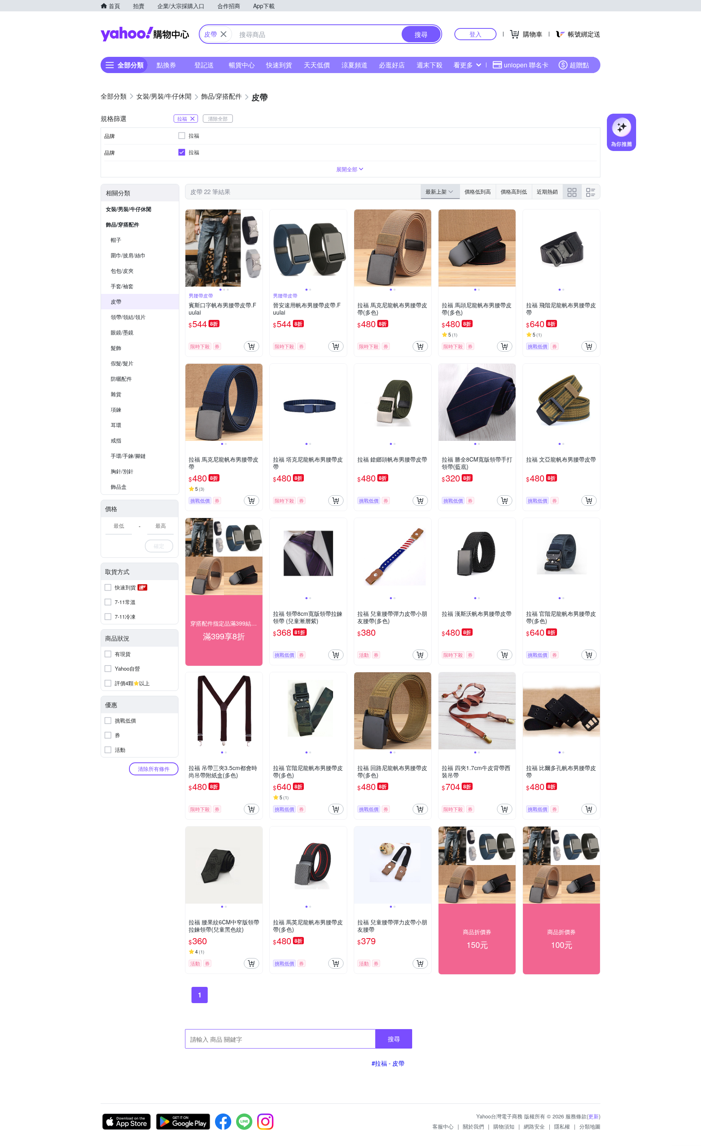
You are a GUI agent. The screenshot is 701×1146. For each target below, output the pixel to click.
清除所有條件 (154, 769)
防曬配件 (121, 378)
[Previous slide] (190, 248)
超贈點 (579, 64)
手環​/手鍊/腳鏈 (128, 456)
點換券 (166, 64)
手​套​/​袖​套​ (122, 286)
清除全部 (218, 118)
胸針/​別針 (122, 471)
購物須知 (503, 1126)
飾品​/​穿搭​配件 (122, 224)
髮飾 (116, 348)
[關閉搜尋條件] (223, 34)
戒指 (116, 440)
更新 (593, 1116)
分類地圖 (589, 1126)
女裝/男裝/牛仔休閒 (128, 209)
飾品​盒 (119, 486)
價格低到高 (477, 191)
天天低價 (317, 64)
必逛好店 (392, 64)
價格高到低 (514, 191)
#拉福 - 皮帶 (388, 1063)
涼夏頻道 (355, 64)
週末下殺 (430, 64)
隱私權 (562, 1126)
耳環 (116, 425)
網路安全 (534, 1126)
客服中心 (443, 1126)
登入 (475, 34)
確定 (159, 546)
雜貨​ (116, 394)
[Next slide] (257, 248)
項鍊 (116, 409)
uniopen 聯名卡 (526, 64)
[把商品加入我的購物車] (251, 346)
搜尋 (394, 1038)
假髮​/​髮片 (122, 363)
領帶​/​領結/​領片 (128, 317)
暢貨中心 (242, 64)
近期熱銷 (547, 191)
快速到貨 (279, 64)
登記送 (204, 64)
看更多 (463, 64)
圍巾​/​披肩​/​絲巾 (128, 255)
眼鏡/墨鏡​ (122, 332)
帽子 (116, 240)
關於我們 (473, 1126)
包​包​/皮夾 (122, 270)
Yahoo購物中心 (145, 34)
